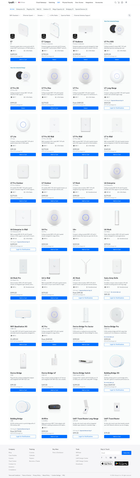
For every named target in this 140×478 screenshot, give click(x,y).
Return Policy (46, 475)
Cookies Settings (56, 475)
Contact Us (12, 464)
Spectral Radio (65, 15)
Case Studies (13, 455)
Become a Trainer (34, 461)
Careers (11, 458)
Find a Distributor (58, 452)
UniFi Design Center (82, 458)
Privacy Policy (37, 475)
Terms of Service (26, 475)
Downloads (79, 464)
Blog (10, 452)
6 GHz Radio (54, 15)
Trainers (31, 458)
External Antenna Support (82, 15)
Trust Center (12, 461)
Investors (11, 467)
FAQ (64, 475)
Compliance (12, 470)
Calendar (32, 455)
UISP (77, 455)
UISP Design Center (82, 461)
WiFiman (78, 452)
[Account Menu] (122, 2)
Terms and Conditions (14, 475)
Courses (31, 452)
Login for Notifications (86, 298)
